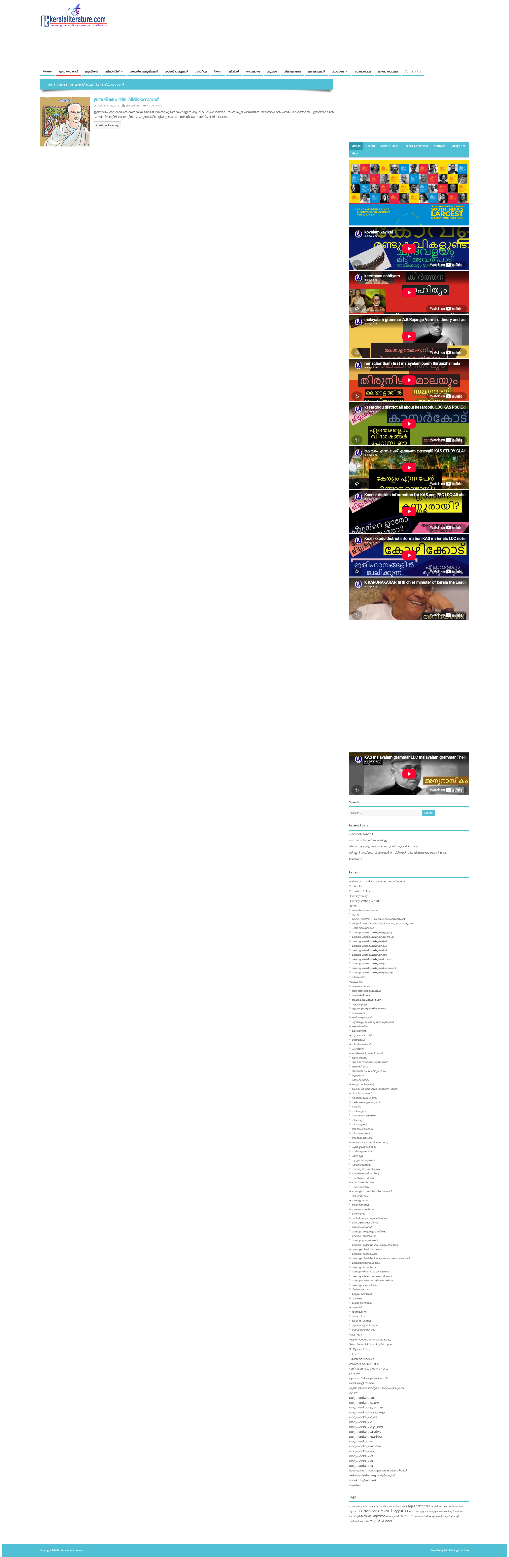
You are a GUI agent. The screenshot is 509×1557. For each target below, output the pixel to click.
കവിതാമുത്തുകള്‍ (362, 1017)
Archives (439, 146)
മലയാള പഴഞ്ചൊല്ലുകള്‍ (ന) (369, 954)
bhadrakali (400, 1506)
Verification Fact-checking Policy (368, 1368)
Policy (352, 1354)
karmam (443, 1506)
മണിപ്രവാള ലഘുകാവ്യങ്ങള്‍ (369, 1218)
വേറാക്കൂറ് (355, 858)
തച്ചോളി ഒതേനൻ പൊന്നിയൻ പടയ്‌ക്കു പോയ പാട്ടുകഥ (382, 923)
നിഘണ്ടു (357, 1120)
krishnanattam (456, 1506)
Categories (458, 146)
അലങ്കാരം (253, 71)
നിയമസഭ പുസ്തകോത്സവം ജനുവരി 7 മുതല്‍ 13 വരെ (383, 846)
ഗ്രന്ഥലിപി (358, 1039)
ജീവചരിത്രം (133, 105)
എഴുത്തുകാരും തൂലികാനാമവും (369, 1008)
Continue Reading (107, 125)
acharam (353, 1506)
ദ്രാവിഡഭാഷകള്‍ (362, 1093)
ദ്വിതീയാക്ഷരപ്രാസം (364, 1097)
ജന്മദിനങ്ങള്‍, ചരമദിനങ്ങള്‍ (367, 1053)
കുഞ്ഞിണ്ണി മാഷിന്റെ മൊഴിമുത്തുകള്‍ (373, 1022)
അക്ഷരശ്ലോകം (361, 986)
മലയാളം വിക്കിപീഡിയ (364, 1254)
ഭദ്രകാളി (429, 1516)
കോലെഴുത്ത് (359, 1030)
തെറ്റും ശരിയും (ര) (361, 1456)
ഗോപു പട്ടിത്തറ (372, 1516)
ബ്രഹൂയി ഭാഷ (360, 1196)
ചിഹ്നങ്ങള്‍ (358, 1048)
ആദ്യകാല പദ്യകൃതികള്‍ (367, 999)
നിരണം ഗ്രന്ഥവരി (362, 1129)
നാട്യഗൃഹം (359, 1111)
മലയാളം (338, 71)
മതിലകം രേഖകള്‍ (362, 1227)
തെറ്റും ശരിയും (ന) (361, 1441)
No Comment (154, 105)
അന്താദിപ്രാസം (361, 995)
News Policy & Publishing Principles (370, 1344)
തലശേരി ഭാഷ (360, 1066)
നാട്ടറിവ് (356, 1106)
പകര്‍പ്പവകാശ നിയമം (364, 1146)
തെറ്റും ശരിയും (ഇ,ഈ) (364, 1402)
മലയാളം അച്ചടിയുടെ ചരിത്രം (369, 1231)
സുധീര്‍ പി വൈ (381, 1521)
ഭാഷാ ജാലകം (388, 71)
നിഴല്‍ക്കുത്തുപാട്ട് (362, 1137)
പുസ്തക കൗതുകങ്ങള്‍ (363, 1160)
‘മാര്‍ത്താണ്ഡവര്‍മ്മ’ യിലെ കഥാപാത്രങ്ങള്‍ (377, 881)
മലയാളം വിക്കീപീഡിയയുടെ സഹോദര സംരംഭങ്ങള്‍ (381, 1258)
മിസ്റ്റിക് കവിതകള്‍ (362, 1294)
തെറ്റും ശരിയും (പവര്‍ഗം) (365, 1446)
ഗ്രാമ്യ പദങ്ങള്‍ (361, 1044)
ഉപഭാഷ (354, 1373)
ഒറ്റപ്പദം (356, 914)
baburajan (389, 1506)
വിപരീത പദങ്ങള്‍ (361, 1320)
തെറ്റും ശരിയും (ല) (361, 1461)
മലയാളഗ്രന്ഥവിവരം (364, 1267)
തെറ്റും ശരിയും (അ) (363, 1084)
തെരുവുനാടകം (360, 1080)
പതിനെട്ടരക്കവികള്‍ (363, 928)
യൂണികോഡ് (359, 1311)
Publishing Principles (361, 1359)
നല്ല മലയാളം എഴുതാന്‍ (366, 1102)
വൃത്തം (272, 71)
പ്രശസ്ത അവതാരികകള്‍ (366, 1169)
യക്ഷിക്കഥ (355, 1485)
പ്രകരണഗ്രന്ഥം (361, 1164)
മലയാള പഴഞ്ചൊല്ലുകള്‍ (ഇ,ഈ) (372, 932)
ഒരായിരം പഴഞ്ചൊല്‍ (364, 910)
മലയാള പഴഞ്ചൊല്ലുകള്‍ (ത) (369, 950)
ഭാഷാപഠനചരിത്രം (363, 1209)
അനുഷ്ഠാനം (422, 1511)
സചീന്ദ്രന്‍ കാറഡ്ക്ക (359, 1521)
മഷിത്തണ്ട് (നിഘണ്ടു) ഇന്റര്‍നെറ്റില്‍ (372, 1475)
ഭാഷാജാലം (363, 71)
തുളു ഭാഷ (357, 1075)
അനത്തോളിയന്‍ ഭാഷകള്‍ (366, 990)
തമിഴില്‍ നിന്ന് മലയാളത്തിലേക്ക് (369, 1062)
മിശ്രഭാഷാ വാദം (361, 1289)
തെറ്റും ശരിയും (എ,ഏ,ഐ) (367, 1412)
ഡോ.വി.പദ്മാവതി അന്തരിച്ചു (368, 840)
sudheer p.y (368, 1511)
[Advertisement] (393, 31)
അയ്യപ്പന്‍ (448, 1511)
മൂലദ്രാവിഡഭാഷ (362, 1302)
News (218, 71)
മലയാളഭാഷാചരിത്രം (364, 1285)
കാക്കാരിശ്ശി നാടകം (361, 1383)
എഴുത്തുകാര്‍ (68, 71)
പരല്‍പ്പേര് (357, 1155)
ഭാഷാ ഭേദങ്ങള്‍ (360, 1204)
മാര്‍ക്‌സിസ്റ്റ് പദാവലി (362, 1480)
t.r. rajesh (382, 1511)
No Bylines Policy (359, 1349)
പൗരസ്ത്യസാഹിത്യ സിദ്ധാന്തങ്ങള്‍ (372, 1191)
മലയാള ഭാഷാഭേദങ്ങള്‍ (365, 1240)
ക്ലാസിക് (112, 71)
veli (413, 1511)
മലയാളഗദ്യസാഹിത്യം (366, 1262)
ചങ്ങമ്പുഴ (390, 1516)
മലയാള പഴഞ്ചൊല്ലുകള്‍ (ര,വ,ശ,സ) (374, 968)
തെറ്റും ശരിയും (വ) (361, 1465)
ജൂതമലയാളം (359, 1057)
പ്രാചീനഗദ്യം (360, 1187)
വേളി (456, 1516)
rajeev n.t (354, 1511)
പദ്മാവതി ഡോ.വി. (361, 834)
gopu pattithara (418, 1506)
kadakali (434, 1506)
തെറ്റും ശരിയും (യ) (361, 1451)
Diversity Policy (358, 896)
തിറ (398, 1516)
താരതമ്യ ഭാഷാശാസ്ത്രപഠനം (369, 1071)
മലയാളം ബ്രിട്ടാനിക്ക (364, 1236)
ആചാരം (458, 1511)
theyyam (398, 1510)
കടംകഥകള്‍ (316, 71)
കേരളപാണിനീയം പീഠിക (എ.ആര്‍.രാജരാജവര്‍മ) (379, 919)
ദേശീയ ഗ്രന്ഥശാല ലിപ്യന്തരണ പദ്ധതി (374, 1089)
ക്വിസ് (234, 71)
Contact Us (413, 71)
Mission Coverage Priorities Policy (370, 1339)
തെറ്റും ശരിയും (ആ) (362, 1397)
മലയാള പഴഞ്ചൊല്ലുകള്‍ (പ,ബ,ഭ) (372, 959)
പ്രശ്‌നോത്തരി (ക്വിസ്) (365, 1173)
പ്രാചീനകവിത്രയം (363, 1182)
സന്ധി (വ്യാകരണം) (363, 1329)
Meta (355, 153)
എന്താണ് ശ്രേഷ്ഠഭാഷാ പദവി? (368, 1378)
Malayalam (356, 982)
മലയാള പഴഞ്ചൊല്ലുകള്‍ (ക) (369, 941)
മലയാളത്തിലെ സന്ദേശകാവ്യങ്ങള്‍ (372, 1276)
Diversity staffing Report (364, 901)
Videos (356, 146)
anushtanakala (364, 1506)
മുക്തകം (357, 1298)
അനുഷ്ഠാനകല (436, 1511)
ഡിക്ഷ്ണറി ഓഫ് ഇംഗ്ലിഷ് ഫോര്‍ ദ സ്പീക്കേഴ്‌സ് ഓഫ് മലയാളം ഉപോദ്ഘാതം (398, 852)
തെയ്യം (409, 1515)
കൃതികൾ (91, 71)
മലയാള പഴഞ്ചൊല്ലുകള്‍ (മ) (369, 963)
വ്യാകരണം (292, 71)
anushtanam (378, 1506)
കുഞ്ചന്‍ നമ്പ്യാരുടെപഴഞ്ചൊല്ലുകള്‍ (376, 1388)
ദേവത (420, 1516)
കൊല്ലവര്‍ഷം (360, 1026)
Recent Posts (389, 146)
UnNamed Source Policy (364, 1364)
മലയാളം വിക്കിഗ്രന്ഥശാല (367, 1249)
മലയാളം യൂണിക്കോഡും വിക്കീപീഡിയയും (375, 1245)
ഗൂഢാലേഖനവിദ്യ (362, 1035)
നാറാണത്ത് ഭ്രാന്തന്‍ (364, 1115)
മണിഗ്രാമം (358, 1213)
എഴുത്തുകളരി (360, 1004)
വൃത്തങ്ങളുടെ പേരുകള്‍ (365, 1325)
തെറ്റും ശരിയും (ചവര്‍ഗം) (365, 1431)
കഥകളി (354, 1516)
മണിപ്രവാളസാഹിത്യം (365, 1222)
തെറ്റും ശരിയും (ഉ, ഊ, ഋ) (366, 1407)
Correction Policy (359, 891)
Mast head (355, 1334)
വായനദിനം (358, 1316)
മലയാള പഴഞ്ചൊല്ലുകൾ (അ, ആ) (372, 972)
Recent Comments (416, 146)
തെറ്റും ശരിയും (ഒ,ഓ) (363, 1417)
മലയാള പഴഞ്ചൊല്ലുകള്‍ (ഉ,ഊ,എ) (373, 936)
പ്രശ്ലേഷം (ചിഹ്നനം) (364, 1178)
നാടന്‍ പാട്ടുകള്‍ (176, 71)
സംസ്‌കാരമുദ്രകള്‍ (144, 71)
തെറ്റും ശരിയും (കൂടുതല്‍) (366, 1427)
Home (47, 71)
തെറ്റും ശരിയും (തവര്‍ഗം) (365, 1436)
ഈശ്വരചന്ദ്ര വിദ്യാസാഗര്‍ (126, 99)
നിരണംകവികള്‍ (361, 1133)
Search (370, 146)
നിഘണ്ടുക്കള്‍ (359, 1124)
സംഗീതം (201, 71)
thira (408, 1511)
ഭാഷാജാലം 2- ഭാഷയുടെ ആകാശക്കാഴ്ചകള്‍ (378, 1470)
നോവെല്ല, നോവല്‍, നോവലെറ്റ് (370, 1142)
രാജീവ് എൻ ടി (444, 1516)
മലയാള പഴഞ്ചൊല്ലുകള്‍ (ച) (369, 945)
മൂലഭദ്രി (357, 1307)
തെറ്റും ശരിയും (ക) (361, 1422)
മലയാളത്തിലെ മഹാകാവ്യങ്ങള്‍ (370, 1271)
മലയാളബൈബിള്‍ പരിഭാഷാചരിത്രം (373, 1280)
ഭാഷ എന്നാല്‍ (359, 1200)
